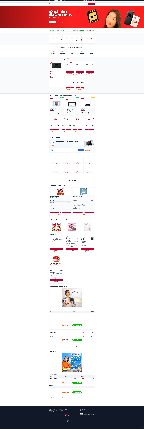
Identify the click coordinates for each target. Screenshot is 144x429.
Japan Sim (60, 21)
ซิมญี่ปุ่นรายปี (66, 421)
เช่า (70, 71)
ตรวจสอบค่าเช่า (81, 150)
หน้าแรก (66, 409)
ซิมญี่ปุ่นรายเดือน (67, 420)
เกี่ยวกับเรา (81, 416)
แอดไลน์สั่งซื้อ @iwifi (78, 325)
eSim (65, 413)
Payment (82, 30)
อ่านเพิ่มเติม (72, 246)
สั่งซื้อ (61, 212)
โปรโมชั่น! (66, 414)
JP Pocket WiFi (67, 416)
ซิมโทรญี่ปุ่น (66, 422)
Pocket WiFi (52, 21)
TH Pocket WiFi (67, 415)
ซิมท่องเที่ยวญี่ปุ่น (67, 419)
